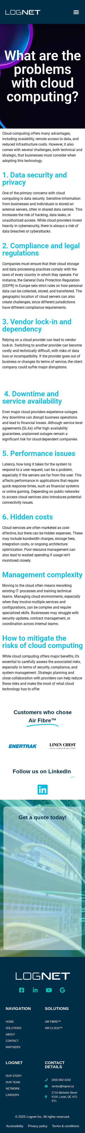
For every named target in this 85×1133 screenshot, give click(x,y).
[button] (76, 12)
